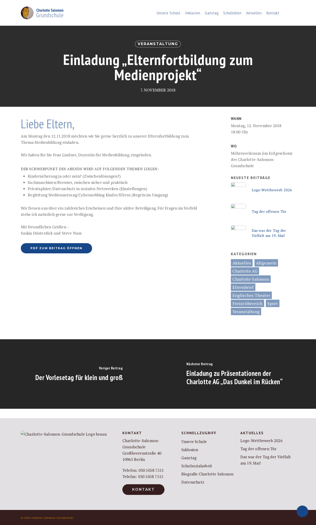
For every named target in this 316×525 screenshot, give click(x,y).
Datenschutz (192, 482)
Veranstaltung (158, 44)
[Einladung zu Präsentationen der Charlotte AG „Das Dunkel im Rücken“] (237, 374)
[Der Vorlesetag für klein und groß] (79, 374)
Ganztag (188, 457)
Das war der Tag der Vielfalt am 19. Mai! (265, 460)
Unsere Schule (194, 441)
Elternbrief (243, 287)
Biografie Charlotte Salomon (207, 474)
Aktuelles (241, 263)
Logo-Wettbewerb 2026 (261, 440)
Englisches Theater (251, 295)
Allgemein (266, 263)
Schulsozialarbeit (196, 465)
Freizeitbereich (247, 303)
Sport (272, 303)
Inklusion (189, 449)
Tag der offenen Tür (258, 448)
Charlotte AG (244, 271)
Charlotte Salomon (250, 279)
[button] (56, 248)
